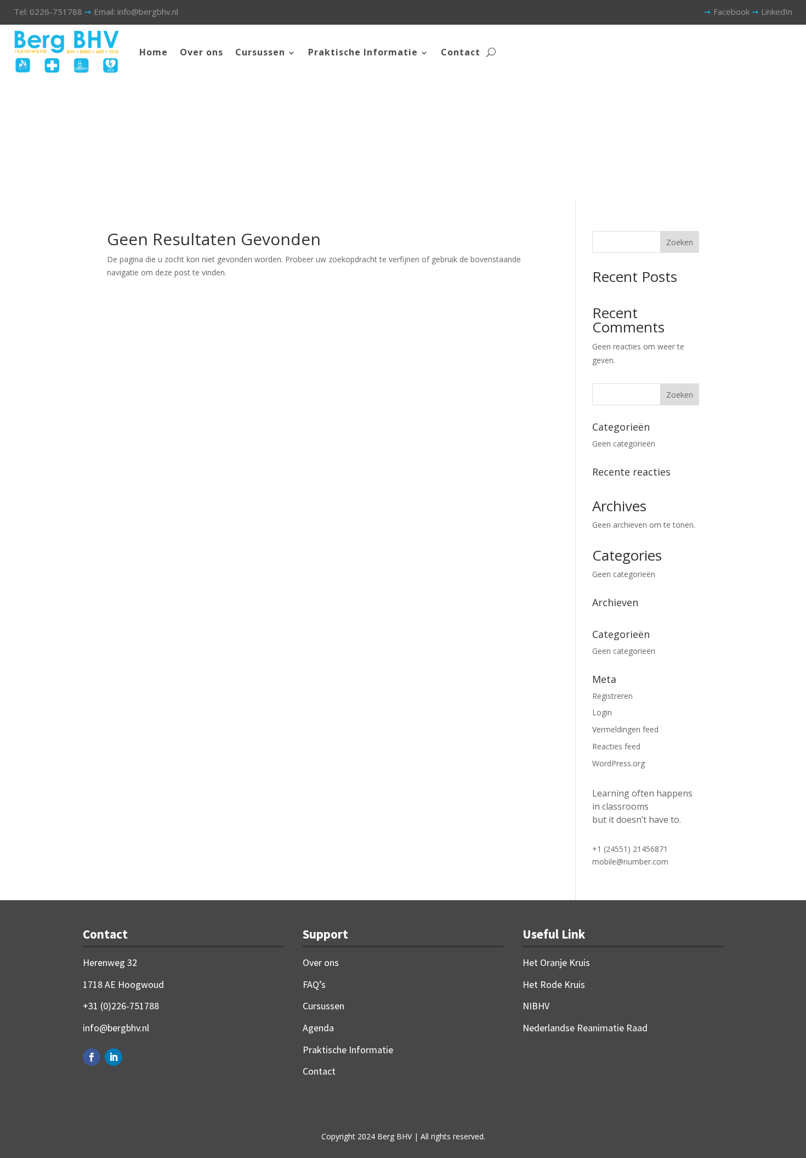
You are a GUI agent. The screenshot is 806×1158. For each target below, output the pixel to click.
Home (153, 52)
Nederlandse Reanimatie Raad (585, 1027)
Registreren (612, 696)
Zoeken (679, 242)
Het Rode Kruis (554, 984)
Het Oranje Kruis (556, 962)
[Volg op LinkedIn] (113, 1057)
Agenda (318, 1027)
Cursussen (260, 52)
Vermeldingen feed (625, 729)
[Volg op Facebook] (91, 1057)
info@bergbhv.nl (116, 1027)
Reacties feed (616, 746)
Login (602, 712)
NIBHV (536, 1005)
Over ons (201, 52)
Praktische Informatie (363, 52)
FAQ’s (314, 984)
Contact (460, 52)
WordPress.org (618, 763)
